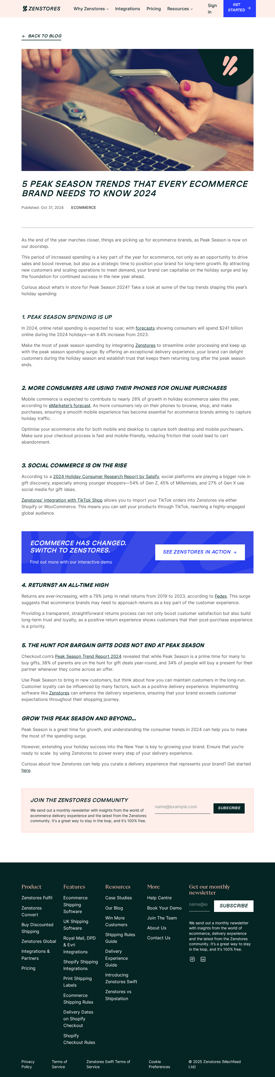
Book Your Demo (164, 908)
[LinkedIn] (203, 959)
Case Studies (118, 897)
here (25, 770)
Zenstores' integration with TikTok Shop (62, 500)
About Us (156, 927)
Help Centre (159, 897)
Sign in (212, 9)
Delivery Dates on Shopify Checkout (78, 1018)
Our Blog (114, 908)
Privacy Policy (28, 1064)
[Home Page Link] (41, 8)
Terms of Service (59, 1064)
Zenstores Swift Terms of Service (108, 1064)
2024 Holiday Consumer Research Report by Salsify (106, 476)
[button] (91, 8)
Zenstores (145, 345)
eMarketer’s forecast (70, 405)
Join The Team (162, 918)
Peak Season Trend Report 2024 (88, 656)
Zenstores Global (38, 941)
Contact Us (158, 937)
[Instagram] (192, 959)
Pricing (28, 968)
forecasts (145, 328)
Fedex (221, 596)
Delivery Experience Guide (116, 957)
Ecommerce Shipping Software (75, 904)
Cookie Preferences (159, 1064)
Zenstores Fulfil (36, 897)
